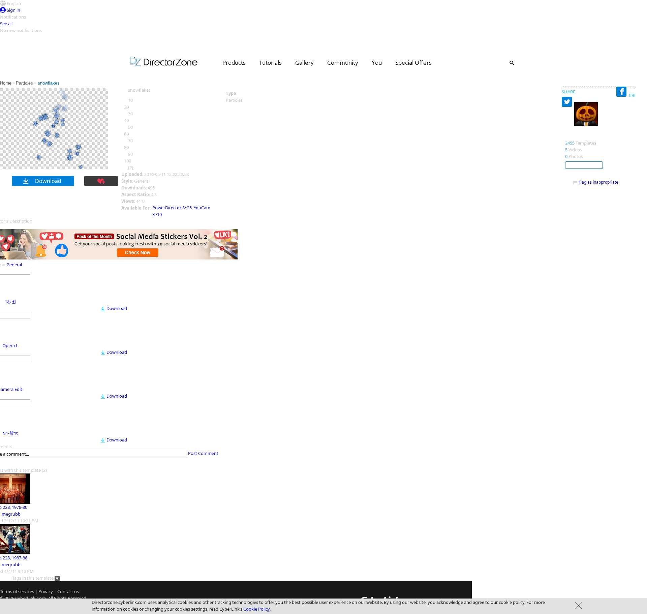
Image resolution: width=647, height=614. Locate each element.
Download (116, 308)
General (14, 265)
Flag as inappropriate (598, 182)
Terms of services (17, 591)
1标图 (10, 302)
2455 (570, 143)
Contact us (68, 591)
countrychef (580, 136)
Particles (24, 83)
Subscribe (584, 165)
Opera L (10, 345)
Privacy (45, 591)
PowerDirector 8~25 (172, 208)
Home (5, 83)
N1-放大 (10, 433)
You (377, 62)
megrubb (11, 514)
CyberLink (25, 598)
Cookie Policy (256, 609)
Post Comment (203, 453)
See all (6, 24)
